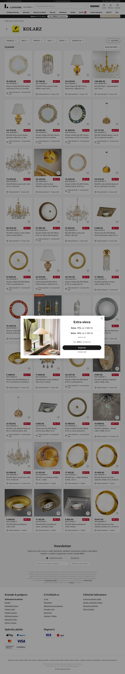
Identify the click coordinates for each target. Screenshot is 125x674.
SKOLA (82, 342)
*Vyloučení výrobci (82, 351)
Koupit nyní (82, 348)
